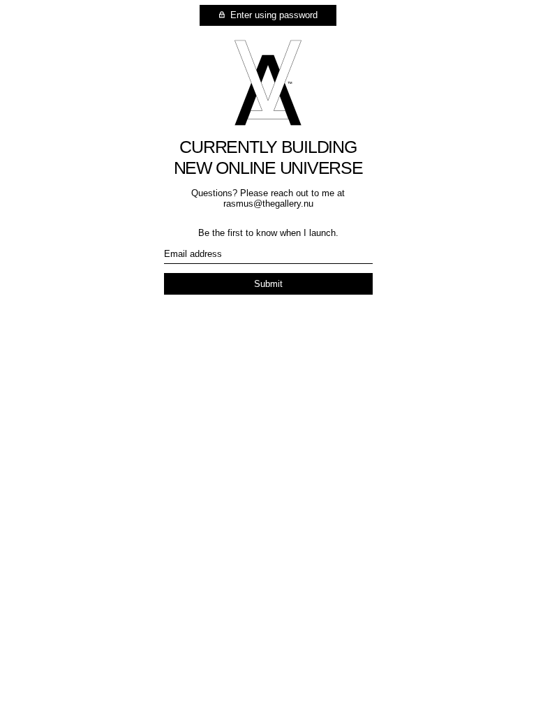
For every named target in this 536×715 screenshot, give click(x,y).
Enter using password (273, 15)
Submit (268, 284)
